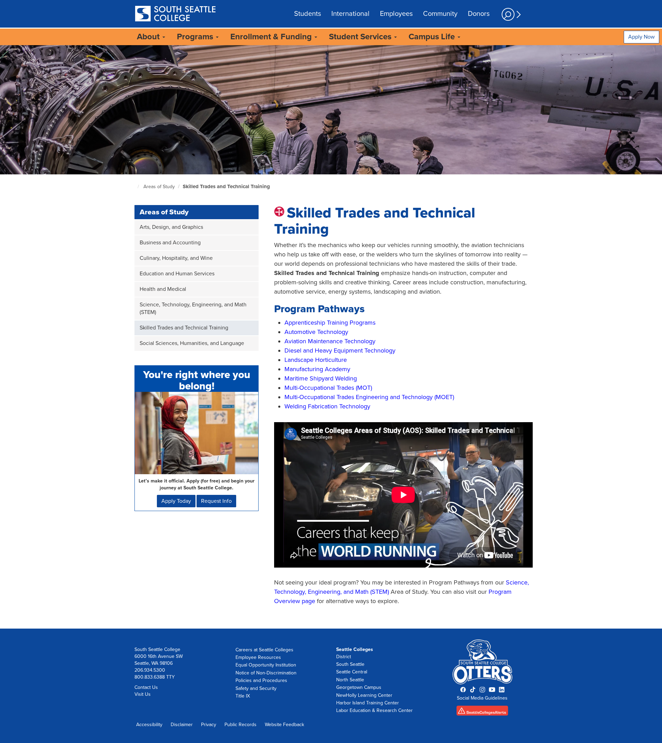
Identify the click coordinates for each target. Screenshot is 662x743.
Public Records (240, 724)
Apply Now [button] (641, 36)
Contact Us (146, 687)
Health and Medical (163, 289)
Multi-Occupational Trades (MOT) (328, 387)
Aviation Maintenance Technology (329, 341)
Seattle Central (351, 672)
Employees (396, 14)
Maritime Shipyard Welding (320, 378)
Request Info (216, 501)
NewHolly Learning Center (364, 695)
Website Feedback (284, 724)
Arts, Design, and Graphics (171, 227)
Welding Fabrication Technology (327, 406)
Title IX (242, 696)
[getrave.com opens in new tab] (482, 713)
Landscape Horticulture (315, 360)
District (343, 657)
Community (440, 14)
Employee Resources (258, 657)
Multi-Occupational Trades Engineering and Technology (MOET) (369, 397)
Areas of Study (159, 187)
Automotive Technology (316, 332)
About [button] (149, 37)
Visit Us (142, 694)
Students (307, 14)
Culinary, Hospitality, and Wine (176, 258)
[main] (331, 336)
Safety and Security (256, 688)
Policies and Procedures (261, 680)
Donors (479, 14)
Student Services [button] (361, 37)
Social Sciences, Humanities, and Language (192, 343)
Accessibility (149, 724)
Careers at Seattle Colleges (264, 650)
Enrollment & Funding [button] (272, 37)
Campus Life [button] (433, 37)
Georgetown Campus (358, 687)
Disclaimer (182, 724)
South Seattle (350, 664)
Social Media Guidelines (482, 698)
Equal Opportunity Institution (265, 665)
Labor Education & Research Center (374, 710)
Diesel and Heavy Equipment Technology (339, 350)
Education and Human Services (177, 273)
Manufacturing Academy (317, 369)
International (350, 14)
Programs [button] (196, 37)
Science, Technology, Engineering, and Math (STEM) (193, 308)
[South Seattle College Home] (175, 14)
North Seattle (350, 680)
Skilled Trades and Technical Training (226, 186)
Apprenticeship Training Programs (329, 322)
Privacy (208, 724)
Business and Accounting (170, 242)
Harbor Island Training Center (367, 703)
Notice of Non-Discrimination (266, 673)
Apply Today (176, 501)
